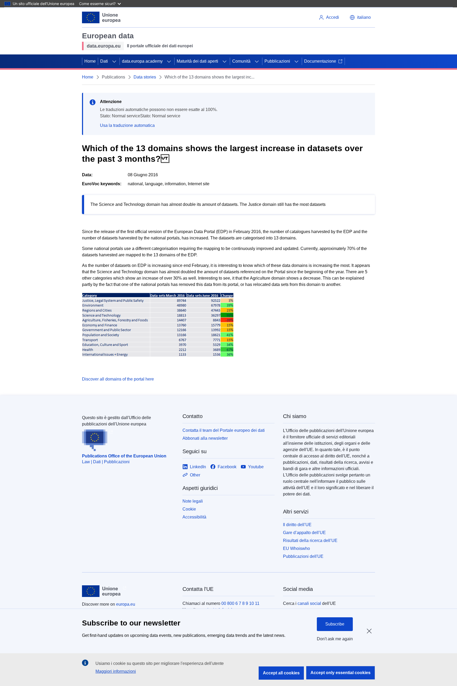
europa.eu (125, 604)
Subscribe (334, 624)
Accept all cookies (281, 673)
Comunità (241, 61)
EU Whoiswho (296, 548)
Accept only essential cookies (340, 672)
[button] (360, 17)
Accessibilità (194, 517)
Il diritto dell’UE (297, 524)
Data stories (145, 77)
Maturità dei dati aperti (197, 61)
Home (90, 61)
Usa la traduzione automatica (127, 125)
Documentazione (320, 61)
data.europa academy (142, 61)
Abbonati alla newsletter (205, 438)
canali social (309, 603)
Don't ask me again (335, 639)
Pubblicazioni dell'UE (303, 556)
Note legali (192, 501)
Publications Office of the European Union (124, 456)
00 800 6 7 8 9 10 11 (240, 603)
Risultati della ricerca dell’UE (310, 540)
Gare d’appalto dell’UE (304, 532)
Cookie (189, 509)
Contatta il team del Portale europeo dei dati (223, 430)
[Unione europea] (101, 17)
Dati (104, 61)
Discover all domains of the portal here (118, 379)
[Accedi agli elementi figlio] (114, 61)
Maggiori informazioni (115, 671)
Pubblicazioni (277, 61)
